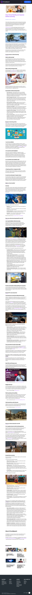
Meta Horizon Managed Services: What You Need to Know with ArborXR (20, 555)
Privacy (5, 593)
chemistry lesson (9, 438)
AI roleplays (7, 538)
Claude (25, 583)
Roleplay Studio (4, 581)
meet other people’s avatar (18, 308)
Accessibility (8, 593)
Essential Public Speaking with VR (20, 399)
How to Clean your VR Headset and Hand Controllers (10, 566)
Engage (13, 348)
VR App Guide (18, 581)
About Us (10, 581)
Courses (3, 584)
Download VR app (19, 584)
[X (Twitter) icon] (24, 592)
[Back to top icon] (29, 593)
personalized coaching (12, 538)
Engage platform (16, 390)
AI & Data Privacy (13, 593)
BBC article (11, 302)
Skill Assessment (4, 583)
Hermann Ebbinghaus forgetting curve (12, 238)
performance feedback (23, 538)
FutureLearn (20, 146)
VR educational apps (8, 27)
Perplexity (25, 581)
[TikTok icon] (27, 592)
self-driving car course (11, 432)
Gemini (25, 582)
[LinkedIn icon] (26, 592)
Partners (10, 582)
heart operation (17, 245)
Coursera (24, 146)
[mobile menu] (21, 2)
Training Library (4, 582)
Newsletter (10, 583)
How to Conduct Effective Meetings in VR (10, 555)
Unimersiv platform (18, 407)
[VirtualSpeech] (5, 2)
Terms (2, 593)
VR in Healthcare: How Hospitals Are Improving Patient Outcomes (21, 566)
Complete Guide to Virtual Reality (18, 215)
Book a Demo (27, 1)
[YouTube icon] (25, 592)
